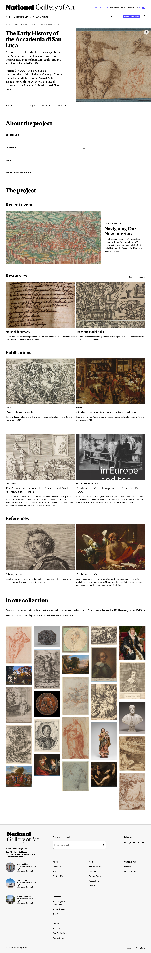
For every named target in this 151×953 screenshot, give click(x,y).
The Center (18, 24)
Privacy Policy (140, 948)
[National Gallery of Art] (22, 836)
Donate (127, 866)
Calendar (92, 871)
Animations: (134, 8)
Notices (128, 948)
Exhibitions (93, 885)
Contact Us (58, 876)
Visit (8, 16)
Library (56, 923)
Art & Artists (42, 16)
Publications (58, 938)
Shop (117, 16)
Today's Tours (95, 876)
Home (8, 24)
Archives (56, 928)
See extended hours (117, 7)
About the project (28, 106)
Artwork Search (60, 909)
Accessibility (94, 880)
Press (55, 871)
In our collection (62, 106)
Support (109, 16)
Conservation (58, 918)
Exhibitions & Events (23, 16)
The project (45, 106)
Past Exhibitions (60, 933)
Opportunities (130, 871)
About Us (57, 866)
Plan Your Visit (95, 866)
